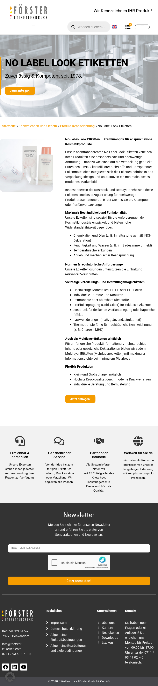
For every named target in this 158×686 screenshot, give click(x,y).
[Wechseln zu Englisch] (114, 27)
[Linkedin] (14, 667)
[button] (10, 677)
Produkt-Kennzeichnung (77, 126)
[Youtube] (23, 667)
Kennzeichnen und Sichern (38, 126)
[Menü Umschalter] (33, 27)
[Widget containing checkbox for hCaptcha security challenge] (79, 562)
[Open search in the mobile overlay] (89, 26)
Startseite (9, 126)
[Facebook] (5, 667)
